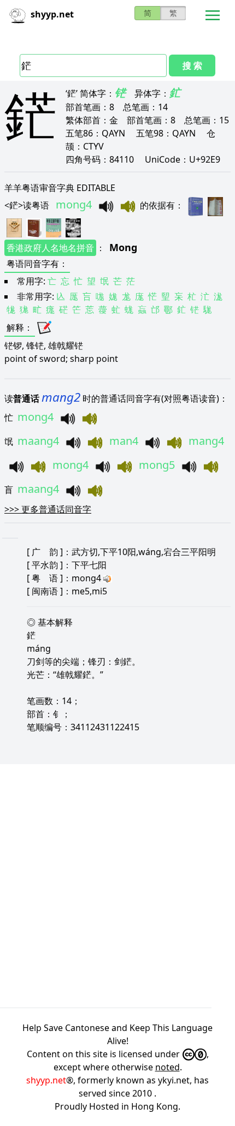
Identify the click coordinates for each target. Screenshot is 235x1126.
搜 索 (192, 65)
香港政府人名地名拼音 (50, 248)
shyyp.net (46, 1080)
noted (167, 1067)
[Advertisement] (117, 885)
